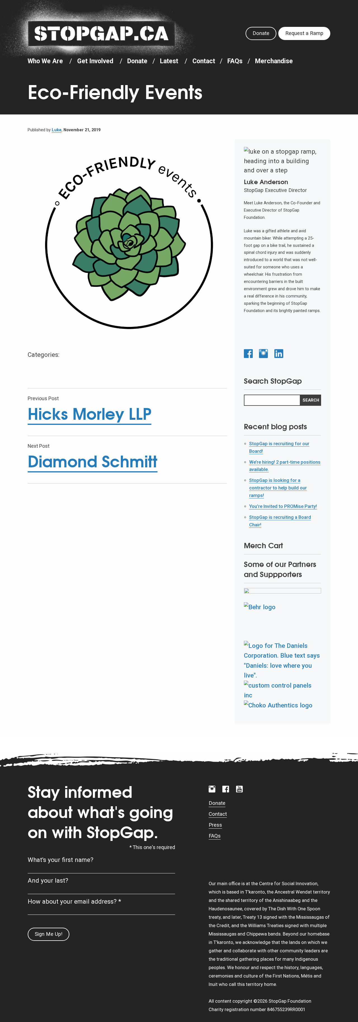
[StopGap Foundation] (101, 33)
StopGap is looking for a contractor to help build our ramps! (278, 488)
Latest (169, 61)
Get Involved (95, 61)
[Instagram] (263, 354)
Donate (261, 33)
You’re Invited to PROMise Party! (283, 506)
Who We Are (45, 61)
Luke (57, 129)
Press (215, 825)
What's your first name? (60, 859)
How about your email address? (74, 901)
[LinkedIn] (278, 354)
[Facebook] (248, 354)
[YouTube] (239, 789)
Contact (203, 61)
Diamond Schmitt (92, 461)
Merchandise (274, 61)
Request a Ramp (304, 33)
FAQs (234, 61)
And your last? (48, 880)
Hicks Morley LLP (89, 414)
